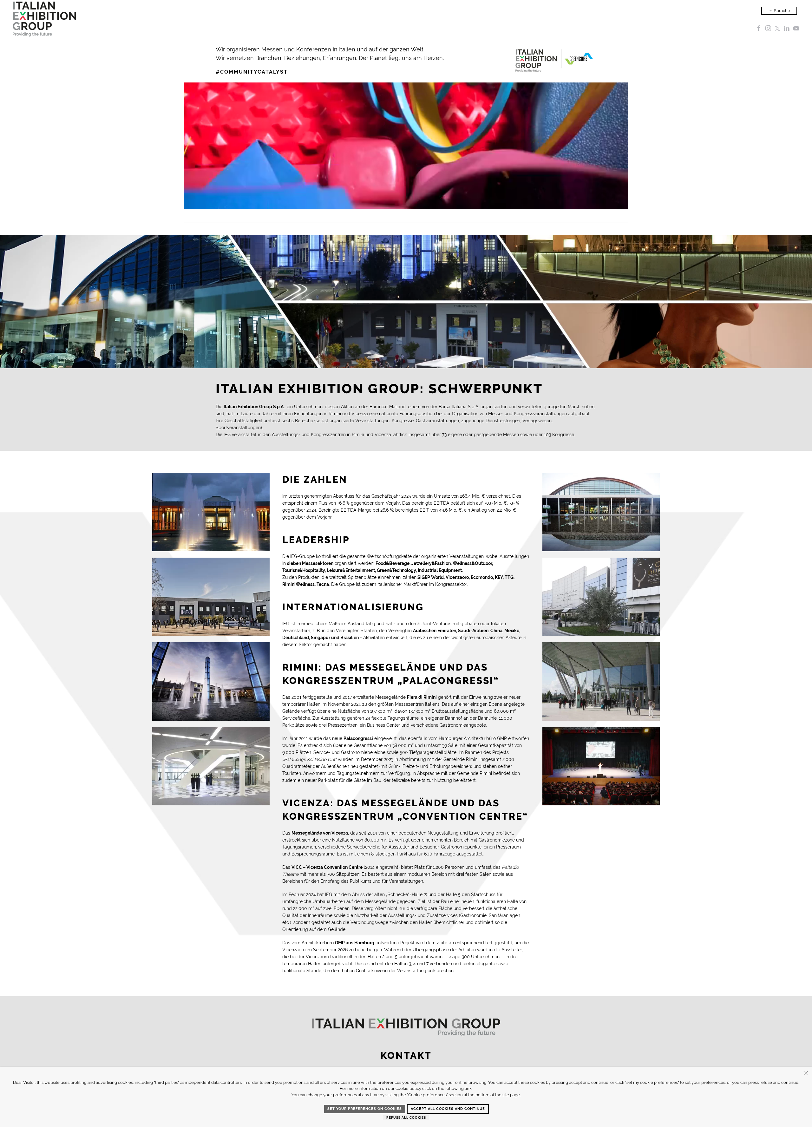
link (468, 1088)
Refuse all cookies (406, 1117)
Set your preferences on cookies (364, 1109)
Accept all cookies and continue (448, 1109)
